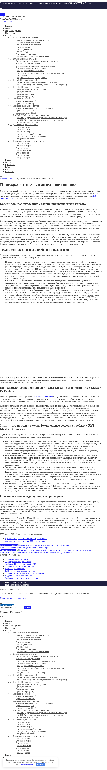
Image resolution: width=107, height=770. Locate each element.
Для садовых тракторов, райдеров (31, 731)
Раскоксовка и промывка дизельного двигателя (37, 656)
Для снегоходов (23, 647)
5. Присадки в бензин (15, 569)
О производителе (13, 626)
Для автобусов (22, 670)
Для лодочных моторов (26, 649)
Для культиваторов (24, 727)
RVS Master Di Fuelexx (43, 397)
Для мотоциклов (23, 642)
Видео (8, 755)
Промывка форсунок (25, 705)
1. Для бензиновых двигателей (19, 559)
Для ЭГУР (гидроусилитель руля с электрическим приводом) (43, 715)
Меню (2, 14)
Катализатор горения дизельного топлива (34, 703)
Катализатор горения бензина (29, 696)
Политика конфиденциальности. (14, 598)
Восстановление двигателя (28, 637)
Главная (8, 621)
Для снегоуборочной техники (29, 729)
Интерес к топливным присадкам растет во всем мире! (24, 548)
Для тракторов (22, 743)
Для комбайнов (22, 748)
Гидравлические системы (27, 717)
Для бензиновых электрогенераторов (32, 651)
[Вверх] (1, 603)
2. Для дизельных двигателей (18, 561)
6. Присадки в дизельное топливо (20, 571)
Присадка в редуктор (25, 691)
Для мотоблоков (23, 724)
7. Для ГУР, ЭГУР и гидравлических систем (24, 573)
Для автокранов (23, 738)
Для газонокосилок (24, 722)
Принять (40, 764)
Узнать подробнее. (28, 764)
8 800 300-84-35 (7, 19)
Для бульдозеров (23, 752)
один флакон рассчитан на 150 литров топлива (26, 538)
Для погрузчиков (23, 745)
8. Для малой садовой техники (18, 576)
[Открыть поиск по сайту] (1, 8)
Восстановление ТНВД (26, 708)
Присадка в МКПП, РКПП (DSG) (31, 684)
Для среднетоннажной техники (30, 666)
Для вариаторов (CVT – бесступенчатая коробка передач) (41, 680)
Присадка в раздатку (25, 689)
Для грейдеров (22, 750)
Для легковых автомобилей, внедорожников (35, 661)
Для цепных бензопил (25, 734)
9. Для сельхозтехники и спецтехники (22, 578)
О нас (7, 623)
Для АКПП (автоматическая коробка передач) (36, 677)
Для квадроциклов (24, 644)
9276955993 (5, 17)
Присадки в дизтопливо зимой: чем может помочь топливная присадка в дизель (36, 552)
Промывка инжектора (25, 698)
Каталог (8, 630)
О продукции (11, 628)
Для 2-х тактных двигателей (28, 640)
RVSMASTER (53, 12)
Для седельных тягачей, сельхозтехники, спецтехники (40, 668)
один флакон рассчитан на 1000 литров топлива (26, 541)
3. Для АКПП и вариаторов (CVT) (20, 564)
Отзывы (8, 757)
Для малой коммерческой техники (31, 663)
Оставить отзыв (7, 21)
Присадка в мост (23, 687)
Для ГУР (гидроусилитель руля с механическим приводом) (42, 713)
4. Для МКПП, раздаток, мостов (19, 566)
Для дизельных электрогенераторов (31, 673)
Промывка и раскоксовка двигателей (32, 635)
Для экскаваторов (23, 741)
